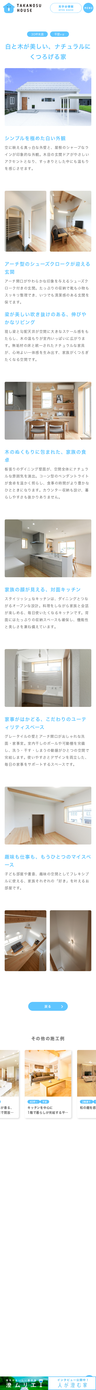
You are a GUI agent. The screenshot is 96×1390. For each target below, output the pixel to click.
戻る (48, 1006)
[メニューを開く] (88, 8)
